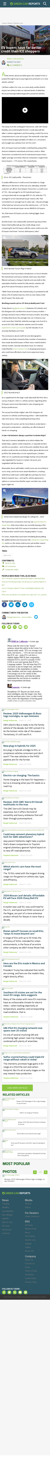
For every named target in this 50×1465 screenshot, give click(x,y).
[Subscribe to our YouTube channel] (20, 627)
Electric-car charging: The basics (21, 775)
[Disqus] (25, 669)
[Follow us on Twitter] (9, 627)
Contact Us (30, 1263)
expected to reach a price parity (14, 327)
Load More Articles (17, 1088)
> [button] (45, 1172)
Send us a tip (10, 563)
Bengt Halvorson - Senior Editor (19, 617)
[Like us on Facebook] (4, 627)
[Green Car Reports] (25, 3)
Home (4, 23)
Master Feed (30, 1229)
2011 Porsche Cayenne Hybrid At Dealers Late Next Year (23, 578)
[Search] (45, 3)
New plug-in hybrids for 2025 (19, 745)
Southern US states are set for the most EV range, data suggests (22, 993)
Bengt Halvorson (15, 58)
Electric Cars (18, 23)
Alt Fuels (6, 1226)
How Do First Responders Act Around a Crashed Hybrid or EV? (24, 583)
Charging (5, 1203)
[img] (4, 604)
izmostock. (43, 1297)
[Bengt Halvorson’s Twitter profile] (34, 617)
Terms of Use (31, 1271)
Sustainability (8, 1211)
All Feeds (29, 1225)
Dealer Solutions (32, 1216)
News (10, 23)
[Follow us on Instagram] (15, 627)
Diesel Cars (7, 1229)
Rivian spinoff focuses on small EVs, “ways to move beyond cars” (23, 932)
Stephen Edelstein (10, 855)
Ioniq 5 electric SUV (20, 349)
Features (6, 1233)
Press (27, 1267)
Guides (28, 1247)
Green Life (29, 1251)
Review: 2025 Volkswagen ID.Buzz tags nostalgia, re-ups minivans (22, 714)
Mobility (5, 1207)
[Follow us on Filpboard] (26, 627)
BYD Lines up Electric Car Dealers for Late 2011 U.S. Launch (24, 594)
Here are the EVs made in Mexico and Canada (24, 964)
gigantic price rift (20, 308)
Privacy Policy (31, 1282)
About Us (29, 1260)
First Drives (30, 1236)
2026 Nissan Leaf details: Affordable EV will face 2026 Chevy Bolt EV (23, 896)
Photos (28, 1203)
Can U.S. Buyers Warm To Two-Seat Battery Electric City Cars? (23, 590)
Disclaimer (29, 1274)
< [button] (35, 1172)
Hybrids (5, 1218)
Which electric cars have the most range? (22, 867)
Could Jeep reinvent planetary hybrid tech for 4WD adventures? (23, 835)
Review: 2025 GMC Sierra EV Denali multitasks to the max (22, 803)
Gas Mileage (7, 1215)
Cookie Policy (30, 1278)
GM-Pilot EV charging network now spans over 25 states (22, 1029)
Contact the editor (12, 569)
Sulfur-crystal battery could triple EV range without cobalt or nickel (23, 1058)
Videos (28, 1207)
